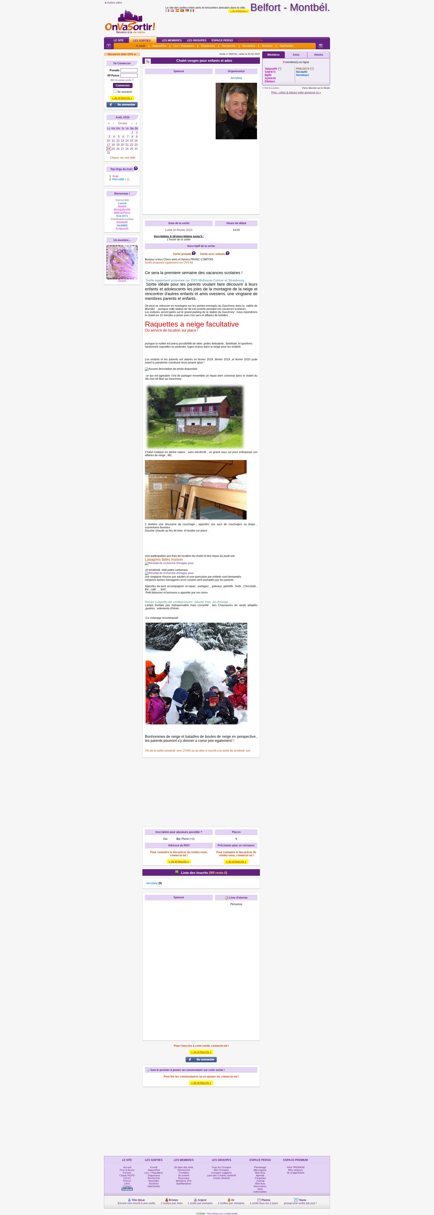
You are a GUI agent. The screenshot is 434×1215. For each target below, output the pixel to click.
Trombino (184, 1172)
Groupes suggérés (221, 1172)
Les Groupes (196, 40)
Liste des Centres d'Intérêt (221, 1175)
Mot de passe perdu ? (122, 80)
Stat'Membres (183, 1183)
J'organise (260, 1178)
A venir (140, 45)
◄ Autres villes (113, 2)
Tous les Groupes (221, 1167)
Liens (127, 1183)
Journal (260, 1180)
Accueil (127, 1167)
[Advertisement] (247, 23)
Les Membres (172, 40)
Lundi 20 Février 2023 (178, 230)
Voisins (318, 54)
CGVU (127, 1178)
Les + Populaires (183, 45)
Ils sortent (183, 1175)
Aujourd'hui (159, 45)
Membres (273, 54)
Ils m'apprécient (295, 1172)
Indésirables (260, 1191)
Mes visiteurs (295, 1170)
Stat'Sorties (286, 45)
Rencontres (260, 1186)
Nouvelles (249, 45)
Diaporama (208, 45)
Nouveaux (183, 1178)
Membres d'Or (184, 1180)
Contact (127, 1186)
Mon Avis (260, 1183)
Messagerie (260, 1170)
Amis (296, 54)
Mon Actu (260, 1172)
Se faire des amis (183, 1167)
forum (327, 88)
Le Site (119, 40)
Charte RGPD (127, 1175)
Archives (267, 45)
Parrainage (260, 1167)
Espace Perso (222, 40)
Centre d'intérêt (221, 1178)
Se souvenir (124, 91)
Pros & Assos (127, 1170)
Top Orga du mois (121, 169)
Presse (127, 1180)
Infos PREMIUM (295, 1167)
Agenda (260, 1175)
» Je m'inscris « (239, 11)
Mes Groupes (221, 1170)
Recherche (229, 45)
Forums (127, 1172)
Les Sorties (142, 40)
